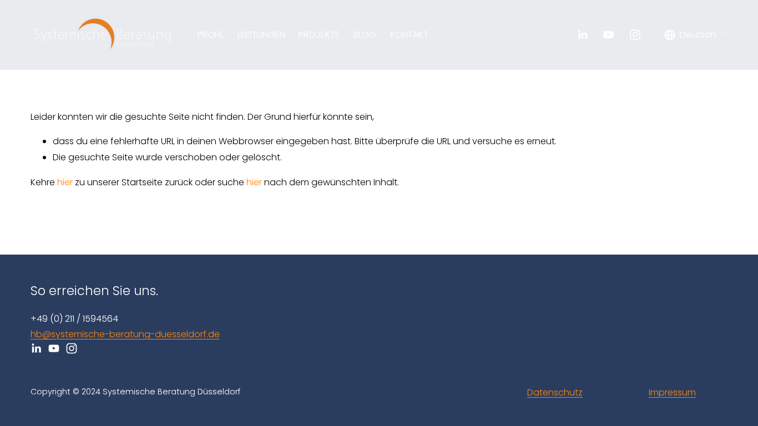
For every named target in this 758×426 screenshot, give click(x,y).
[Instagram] (635, 34)
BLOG (364, 34)
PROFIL (211, 34)
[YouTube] (608, 34)
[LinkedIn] (582, 34)
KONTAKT (409, 34)
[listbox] (696, 35)
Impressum (672, 392)
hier (65, 182)
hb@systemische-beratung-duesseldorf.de (125, 334)
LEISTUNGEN (261, 34)
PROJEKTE (319, 34)
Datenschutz (555, 392)
